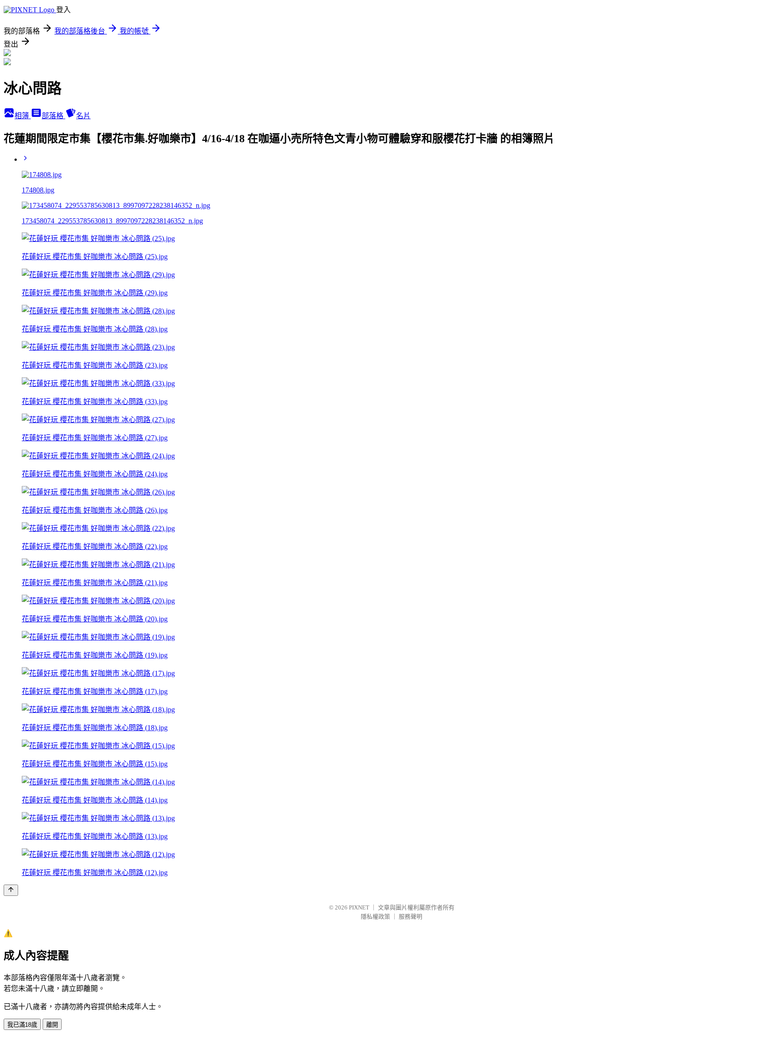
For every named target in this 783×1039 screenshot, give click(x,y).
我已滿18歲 (22, 1024)
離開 (52, 1024)
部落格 (53, 116)
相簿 (22, 116)
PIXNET (359, 907)
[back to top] (11, 890)
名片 (83, 116)
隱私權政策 (375, 916)
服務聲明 (410, 916)
